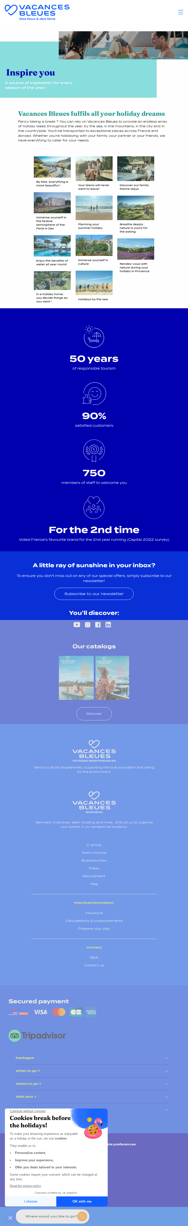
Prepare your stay (94, 928)
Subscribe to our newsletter (94, 594)
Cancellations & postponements (94, 921)
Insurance (94, 913)
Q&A (94, 957)
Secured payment (39, 1001)
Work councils (94, 852)
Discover (94, 713)
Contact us (94, 965)
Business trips (94, 860)
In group (94, 845)
